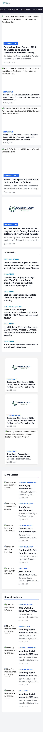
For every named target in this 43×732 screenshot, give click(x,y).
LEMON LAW (25, 10)
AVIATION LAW (13, 10)
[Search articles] (40, 3)
